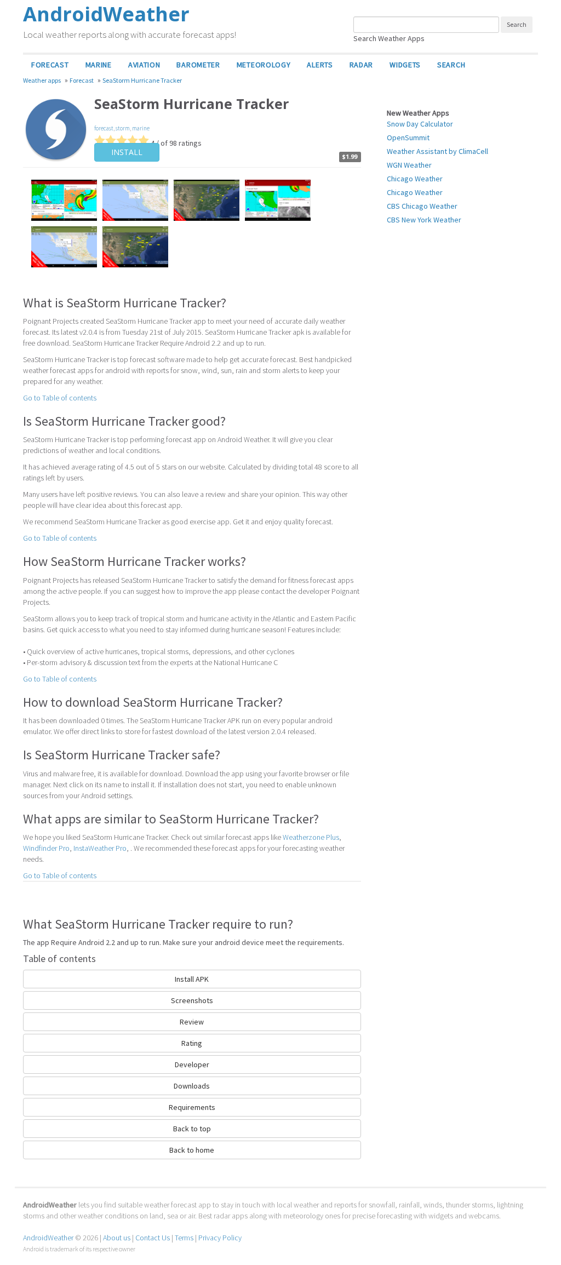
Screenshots (192, 1000)
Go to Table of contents (59, 398)
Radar (362, 65)
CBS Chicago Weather (422, 206)
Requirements (192, 1107)
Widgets (405, 65)
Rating (191, 1043)
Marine (98, 65)
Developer (192, 1064)
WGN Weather (409, 165)
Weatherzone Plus (311, 837)
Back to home (191, 1150)
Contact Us (152, 1238)
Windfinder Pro (46, 848)
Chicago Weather (415, 179)
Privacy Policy (220, 1238)
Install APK (192, 979)
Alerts (320, 65)
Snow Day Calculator (420, 124)
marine (141, 128)
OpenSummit (408, 137)
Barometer (198, 65)
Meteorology (264, 65)
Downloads (192, 1086)
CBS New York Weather (424, 220)
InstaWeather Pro (100, 848)
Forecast (50, 65)
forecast (103, 128)
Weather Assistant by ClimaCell (437, 151)
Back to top (192, 1129)
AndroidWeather (48, 1238)
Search (451, 65)
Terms (184, 1238)
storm (123, 128)
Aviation (144, 65)
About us (116, 1238)
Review (192, 1022)
